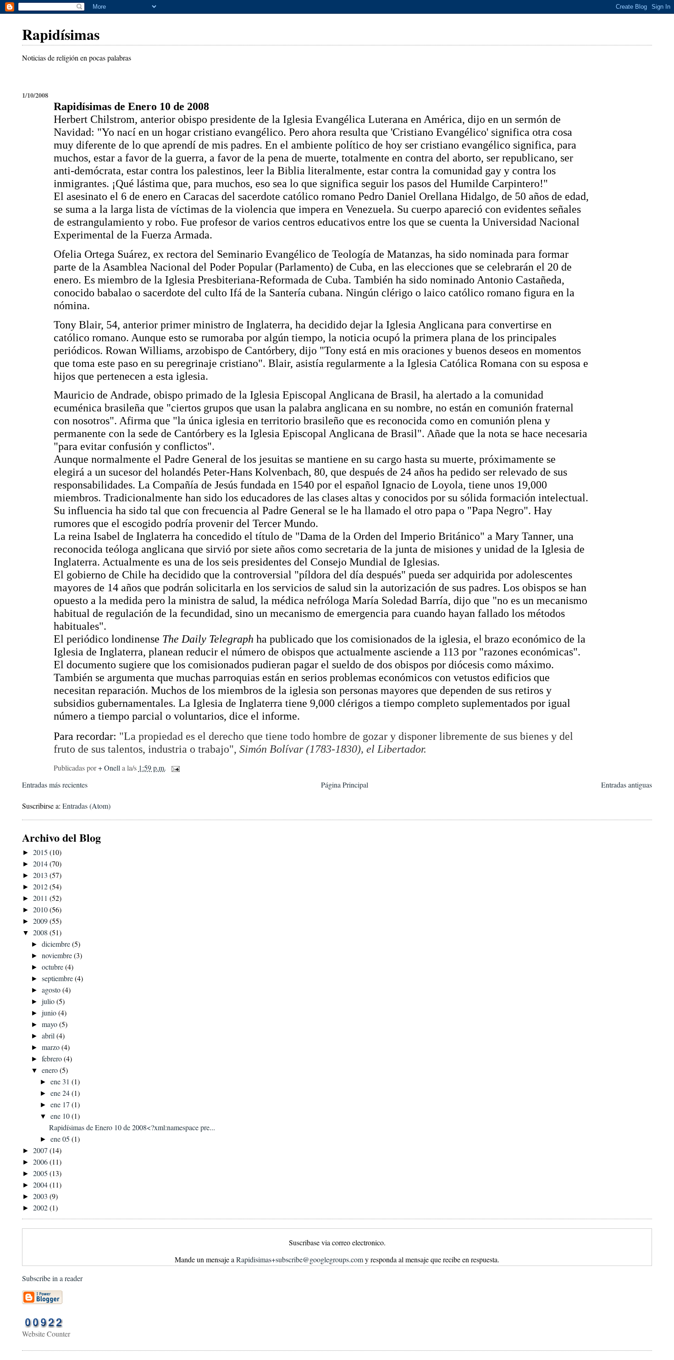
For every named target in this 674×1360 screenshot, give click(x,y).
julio (49, 1001)
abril (49, 1035)
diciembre (57, 944)
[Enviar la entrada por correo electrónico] (175, 767)
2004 (41, 1184)
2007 (41, 1150)
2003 (41, 1196)
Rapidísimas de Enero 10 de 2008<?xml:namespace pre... (132, 1127)
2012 (41, 886)
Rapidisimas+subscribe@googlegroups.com (299, 1259)
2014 (41, 863)
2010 (41, 909)
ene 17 (61, 1104)
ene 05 (61, 1139)
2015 (41, 852)
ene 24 (61, 1093)
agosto (52, 989)
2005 (41, 1173)
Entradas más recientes (55, 784)
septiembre (58, 978)
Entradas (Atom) (86, 805)
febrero (53, 1058)
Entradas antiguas (626, 784)
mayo (50, 1024)
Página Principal (344, 784)
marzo (51, 1047)
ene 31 (61, 1081)
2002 (41, 1207)
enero (51, 1070)
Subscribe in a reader (52, 1278)
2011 (41, 898)
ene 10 (61, 1116)
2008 (41, 932)
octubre (53, 966)
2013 (41, 875)
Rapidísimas (60, 34)
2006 (41, 1161)
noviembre (58, 955)
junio (50, 1012)
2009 (41, 921)
